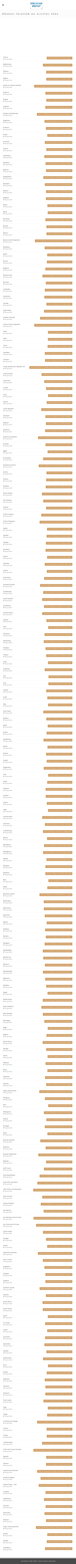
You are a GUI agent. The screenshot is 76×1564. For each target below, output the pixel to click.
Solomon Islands (9, 1288)
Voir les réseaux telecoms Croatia (59, 388)
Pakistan (6, 1063)
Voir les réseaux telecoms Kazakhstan (58, 740)
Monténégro (7, 950)
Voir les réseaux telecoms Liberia (59, 803)
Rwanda (6, 1161)
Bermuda (6, 219)
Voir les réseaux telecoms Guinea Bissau (57, 613)
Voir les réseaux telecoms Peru (60, 1105)
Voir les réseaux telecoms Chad (60, 332)
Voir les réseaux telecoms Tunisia (59, 1429)
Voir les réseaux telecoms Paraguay (58, 1098)
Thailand (6, 1393)
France (5, 57)
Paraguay (6, 1098)
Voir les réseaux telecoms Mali (60, 880)
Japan (5, 725)
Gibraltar (6, 563)
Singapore (6, 1266)
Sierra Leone (7, 1259)
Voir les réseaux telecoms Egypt (60, 451)
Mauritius (6, 915)
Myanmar (6, 978)
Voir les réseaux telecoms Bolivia (59, 234)
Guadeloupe (7, 591)
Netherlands (7, 999)
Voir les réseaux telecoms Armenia (59, 128)
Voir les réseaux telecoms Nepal (60, 993)
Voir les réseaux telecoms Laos (60, 775)
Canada (5, 303)
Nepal (5, 992)
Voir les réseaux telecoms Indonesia (58, 669)
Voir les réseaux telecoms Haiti (60, 627)
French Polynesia (9, 521)
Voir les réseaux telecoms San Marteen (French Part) (53, 1218)
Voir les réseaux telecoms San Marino (58, 1211)
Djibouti (6, 423)
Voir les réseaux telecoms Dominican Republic (55, 437)
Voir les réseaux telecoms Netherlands (57, 1000)
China (5, 345)
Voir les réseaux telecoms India (60, 662)
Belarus (5, 191)
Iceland (5, 655)
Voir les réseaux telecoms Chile (60, 339)
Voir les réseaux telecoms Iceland (59, 655)
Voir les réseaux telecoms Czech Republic (57, 409)
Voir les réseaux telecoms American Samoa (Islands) (53, 86)
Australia (6, 141)
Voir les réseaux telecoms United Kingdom (56, 1478)
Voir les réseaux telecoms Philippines (58, 1112)
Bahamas (6, 163)
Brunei (5, 261)
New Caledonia (8, 1006)
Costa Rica (6, 381)
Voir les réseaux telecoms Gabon (59, 529)
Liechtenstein (7, 816)
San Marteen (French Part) (12, 1217)
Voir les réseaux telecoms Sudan (60, 1330)
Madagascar (7, 852)
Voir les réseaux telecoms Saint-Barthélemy (56, 1176)
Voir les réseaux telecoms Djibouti (59, 423)
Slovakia (6, 1274)
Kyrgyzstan (7, 767)
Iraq (4, 683)
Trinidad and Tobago (10, 1421)
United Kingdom (8, 1477)
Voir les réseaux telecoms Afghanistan (57, 65)
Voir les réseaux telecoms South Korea (57, 1309)
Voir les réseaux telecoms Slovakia (59, 1274)
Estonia (5, 479)
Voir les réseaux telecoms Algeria (59, 79)
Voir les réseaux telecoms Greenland (58, 578)
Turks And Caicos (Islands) (12, 1449)
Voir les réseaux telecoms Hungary (59, 648)
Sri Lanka (6, 1323)
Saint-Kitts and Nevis (10, 1182)
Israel (5, 697)
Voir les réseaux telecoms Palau (60, 1070)
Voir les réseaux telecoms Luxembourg (57, 831)
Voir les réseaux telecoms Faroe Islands (57, 494)
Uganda (6, 1456)
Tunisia (5, 1428)
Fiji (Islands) (7, 500)
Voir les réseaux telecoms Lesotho (59, 796)
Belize (5, 205)
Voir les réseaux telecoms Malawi (59, 859)
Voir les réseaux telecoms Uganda (59, 1457)
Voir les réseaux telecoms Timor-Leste (58, 1401)
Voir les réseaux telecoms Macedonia (58, 845)
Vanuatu (6, 1506)
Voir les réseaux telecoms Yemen (60, 1534)
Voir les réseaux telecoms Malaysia (59, 866)
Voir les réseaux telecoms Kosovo (59, 754)
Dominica (6, 430)
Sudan (5, 1330)
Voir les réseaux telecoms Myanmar (59, 979)
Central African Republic (11, 324)
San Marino (7, 1210)
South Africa (7, 1302)
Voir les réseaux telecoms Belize (60, 205)
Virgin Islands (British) (10, 1527)
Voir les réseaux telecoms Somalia (59, 1295)
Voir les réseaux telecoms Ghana (59, 557)
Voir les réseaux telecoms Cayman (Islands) (56, 318)
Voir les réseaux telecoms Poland (59, 1119)
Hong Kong (7, 641)
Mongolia (6, 943)
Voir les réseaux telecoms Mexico (59, 923)
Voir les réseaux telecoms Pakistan (59, 1063)
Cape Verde (7, 310)
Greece (5, 570)
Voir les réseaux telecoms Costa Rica (58, 381)
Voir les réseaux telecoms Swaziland (58, 1344)
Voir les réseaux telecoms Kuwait (59, 761)
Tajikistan (6, 1379)
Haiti (4, 627)
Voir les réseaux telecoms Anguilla (59, 107)
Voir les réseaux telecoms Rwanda (59, 1162)
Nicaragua (6, 1020)
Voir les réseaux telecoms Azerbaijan (58, 156)
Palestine (6, 1077)
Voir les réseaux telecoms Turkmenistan (57, 1443)
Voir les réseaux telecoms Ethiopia (59, 487)
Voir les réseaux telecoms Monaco (59, 937)
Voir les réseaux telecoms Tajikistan (58, 1380)
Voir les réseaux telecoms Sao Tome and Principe (54, 1225)
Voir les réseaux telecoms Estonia (59, 480)
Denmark (6, 416)
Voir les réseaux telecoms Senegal (59, 1239)
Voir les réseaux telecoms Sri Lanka (59, 1323)
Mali (4, 880)
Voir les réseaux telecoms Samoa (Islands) (56, 1204)
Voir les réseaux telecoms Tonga (59, 1415)
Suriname (6, 1337)
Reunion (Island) (8, 1140)
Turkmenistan (8, 1442)
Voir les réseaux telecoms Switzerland (57, 1359)
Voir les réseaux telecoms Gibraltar (58, 564)
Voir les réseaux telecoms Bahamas (59, 163)
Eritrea (5, 472)
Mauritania (7, 908)
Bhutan (5, 226)
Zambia (5, 1541)
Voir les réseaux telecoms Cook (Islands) (57, 374)
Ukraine (6, 1463)
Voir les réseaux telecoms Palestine (58, 1077)
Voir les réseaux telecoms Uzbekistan (58, 1499)
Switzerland (7, 1358)
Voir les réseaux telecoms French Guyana (57, 515)
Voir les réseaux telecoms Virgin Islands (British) (54, 1527)
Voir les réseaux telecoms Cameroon (58, 297)
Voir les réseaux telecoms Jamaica (59, 719)
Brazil (5, 254)
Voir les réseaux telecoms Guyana (59, 620)
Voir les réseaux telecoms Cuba (60, 395)
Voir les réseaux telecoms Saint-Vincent (57, 1197)
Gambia (6, 535)
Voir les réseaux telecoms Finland (59, 508)
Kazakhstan (7, 739)
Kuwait (5, 760)
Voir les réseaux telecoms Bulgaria (59, 269)
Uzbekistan (7, 1499)
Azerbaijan (7, 156)
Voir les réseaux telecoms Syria (60, 1366)
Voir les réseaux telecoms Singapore (58, 1267)
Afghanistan (7, 64)
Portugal (6, 1126)
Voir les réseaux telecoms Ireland (59, 691)
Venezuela (6, 1513)
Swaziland (6, 1344)
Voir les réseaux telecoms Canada (59, 304)
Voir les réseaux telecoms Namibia (59, 986)
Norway (5, 1049)
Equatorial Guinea (9, 465)
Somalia (6, 1295)
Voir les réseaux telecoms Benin (60, 212)
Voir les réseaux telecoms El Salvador (58, 459)
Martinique (7, 901)
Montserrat (7, 957)
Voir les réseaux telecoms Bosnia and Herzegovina (53, 241)
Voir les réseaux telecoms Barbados (58, 184)
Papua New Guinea (9, 1091)
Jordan (5, 732)
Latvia (5, 781)
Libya (5, 809)
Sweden (6, 1351)
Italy (4, 704)
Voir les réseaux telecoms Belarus (59, 191)
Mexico (5, 922)
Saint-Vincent (7, 1196)
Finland (5, 507)
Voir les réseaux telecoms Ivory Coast (58, 712)
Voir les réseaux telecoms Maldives (59, 873)
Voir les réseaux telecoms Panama (59, 1084)
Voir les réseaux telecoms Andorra (59, 93)
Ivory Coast (7, 711)
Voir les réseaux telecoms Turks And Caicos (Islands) (53, 1450)
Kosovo (5, 753)
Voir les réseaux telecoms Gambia (59, 536)
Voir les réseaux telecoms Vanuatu (59, 1506)
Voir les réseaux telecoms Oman (60, 1056)
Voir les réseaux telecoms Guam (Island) (57, 599)
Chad (5, 331)
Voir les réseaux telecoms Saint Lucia (58, 1169)
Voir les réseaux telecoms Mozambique (57, 972)
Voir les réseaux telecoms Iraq (60, 684)
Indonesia (6, 669)
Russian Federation (9, 1154)
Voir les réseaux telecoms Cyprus (59, 402)
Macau (5, 838)
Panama (6, 1084)
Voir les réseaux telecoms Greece (59, 571)
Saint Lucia (7, 1168)
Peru (4, 1105)
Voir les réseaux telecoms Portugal (58, 1126)
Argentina (6, 120)
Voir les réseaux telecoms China (60, 346)
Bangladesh (7, 177)
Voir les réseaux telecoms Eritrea (59, 473)
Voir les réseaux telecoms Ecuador (59, 444)
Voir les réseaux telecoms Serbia (60, 1246)
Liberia (5, 802)
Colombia (6, 352)
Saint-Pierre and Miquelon (12, 1189)
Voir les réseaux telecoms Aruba (60, 135)
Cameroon (6, 296)
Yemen (5, 1534)
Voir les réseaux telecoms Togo (60, 1408)
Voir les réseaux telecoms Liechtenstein (57, 817)
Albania (5, 71)
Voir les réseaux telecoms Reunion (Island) (56, 1141)
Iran (4, 676)
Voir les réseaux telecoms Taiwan (59, 1373)
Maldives (6, 873)
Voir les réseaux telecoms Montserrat (58, 958)
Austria (5, 149)
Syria (5, 1365)
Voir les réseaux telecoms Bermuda (59, 219)
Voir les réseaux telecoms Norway (59, 1049)
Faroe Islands (7, 493)
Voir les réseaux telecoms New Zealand (57, 1014)
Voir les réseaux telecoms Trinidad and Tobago (54, 1422)
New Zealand (7, 1013)
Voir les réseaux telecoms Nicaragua (58, 1021)
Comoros (6, 359)
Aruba (5, 134)
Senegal (6, 1238)
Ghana (5, 556)
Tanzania (6, 1386)
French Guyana (8, 514)
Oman (5, 1056)
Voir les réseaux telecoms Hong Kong (58, 641)
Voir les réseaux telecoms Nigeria (59, 1035)
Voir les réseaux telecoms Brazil (60, 255)
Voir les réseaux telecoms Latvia (60, 782)
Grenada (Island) (9, 584)
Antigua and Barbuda (10, 113)
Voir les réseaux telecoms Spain (60, 1316)
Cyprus (5, 402)
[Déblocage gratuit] (38, 5)
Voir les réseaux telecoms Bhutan (59, 226)
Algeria (5, 78)
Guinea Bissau (8, 613)
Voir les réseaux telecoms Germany (59, 550)
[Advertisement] (38, 33)
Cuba (5, 395)
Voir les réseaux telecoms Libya (60, 810)
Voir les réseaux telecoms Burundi (59, 283)
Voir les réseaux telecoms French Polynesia (56, 522)
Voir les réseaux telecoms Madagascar (57, 852)
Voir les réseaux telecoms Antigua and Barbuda (54, 114)
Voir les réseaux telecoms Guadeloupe (58, 592)
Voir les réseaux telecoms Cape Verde (58, 311)
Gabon (5, 528)
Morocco (6, 964)
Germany (6, 549)
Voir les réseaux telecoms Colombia (58, 353)
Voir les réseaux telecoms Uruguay (59, 1492)
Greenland (6, 577)
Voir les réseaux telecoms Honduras (58, 634)
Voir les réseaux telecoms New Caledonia (57, 1007)
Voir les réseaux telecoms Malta (60, 887)
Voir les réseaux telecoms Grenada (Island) (56, 585)
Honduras (6, 634)
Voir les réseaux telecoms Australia (58, 142)
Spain (5, 1316)
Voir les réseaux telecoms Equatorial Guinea (55, 466)
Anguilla (6, 106)
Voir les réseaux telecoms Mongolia (58, 944)
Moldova (6, 929)
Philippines (7, 1112)
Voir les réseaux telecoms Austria (59, 149)
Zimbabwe (6, 1548)
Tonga (5, 1414)
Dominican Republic (10, 437)
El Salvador (7, 458)
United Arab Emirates (10, 1470)
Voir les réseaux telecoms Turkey (59, 1436)
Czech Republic (8, 409)
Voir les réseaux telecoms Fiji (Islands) (58, 501)
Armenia (6, 127)
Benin (5, 212)
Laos (4, 774)
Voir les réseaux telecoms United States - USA (55, 1485)
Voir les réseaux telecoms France (59, 58)
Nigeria (5, 1034)
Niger (5, 1027)
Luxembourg (7, 831)
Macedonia (7, 845)
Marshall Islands (9, 894)
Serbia (5, 1245)
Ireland (5, 690)
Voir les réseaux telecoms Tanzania (59, 1387)
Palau (5, 1070)
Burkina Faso (7, 275)
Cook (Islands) (8, 374)
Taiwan (5, 1372)
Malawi (5, 859)
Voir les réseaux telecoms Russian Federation (55, 1155)
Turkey (5, 1435)
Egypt (5, 451)
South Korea (7, 1309)
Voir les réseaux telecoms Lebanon (59, 789)
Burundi (6, 282)
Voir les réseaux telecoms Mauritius (58, 916)
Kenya (5, 746)
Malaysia (6, 866)
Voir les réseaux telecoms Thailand (59, 1394)
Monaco (6, 936)
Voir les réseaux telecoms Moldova (59, 930)
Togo (4, 1407)
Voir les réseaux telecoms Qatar (60, 1134)
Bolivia (5, 233)
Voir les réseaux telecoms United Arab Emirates (54, 1471)
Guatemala (7, 606)
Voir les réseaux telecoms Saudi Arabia (57, 1232)
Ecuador (6, 444)
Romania (6, 1147)
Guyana (5, 620)
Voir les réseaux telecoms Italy (60, 705)
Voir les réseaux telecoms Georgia (59, 543)
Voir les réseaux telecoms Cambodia (58, 290)
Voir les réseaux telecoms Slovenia (59, 1281)
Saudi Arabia (7, 1231)
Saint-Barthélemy (9, 1175)
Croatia (5, 388)
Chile (5, 338)
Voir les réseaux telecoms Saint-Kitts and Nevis (55, 1183)
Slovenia (6, 1281)
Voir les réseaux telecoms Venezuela (58, 1513)
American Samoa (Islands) (12, 85)
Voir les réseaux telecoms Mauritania (58, 909)
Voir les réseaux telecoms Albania (59, 72)
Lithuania (6, 824)
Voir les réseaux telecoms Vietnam (59, 1520)
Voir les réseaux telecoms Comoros (58, 360)
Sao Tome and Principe (11, 1224)
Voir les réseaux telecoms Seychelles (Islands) (55, 1253)
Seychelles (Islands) (10, 1252)
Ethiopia (6, 486)
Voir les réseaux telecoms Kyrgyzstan (58, 768)
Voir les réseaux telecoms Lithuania (58, 824)
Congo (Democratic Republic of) (14, 366)
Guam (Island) (8, 599)
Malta (5, 887)
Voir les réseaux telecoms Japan (60, 726)
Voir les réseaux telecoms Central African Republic (53, 325)
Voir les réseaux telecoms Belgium (59, 198)
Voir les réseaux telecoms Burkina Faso (57, 276)
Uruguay (6, 1491)
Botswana (6, 247)
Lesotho (6, 795)
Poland (5, 1119)
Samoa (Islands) (8, 1203)
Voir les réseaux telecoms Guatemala (58, 606)
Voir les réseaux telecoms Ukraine (59, 1464)
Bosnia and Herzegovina (11, 240)
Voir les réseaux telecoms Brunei (59, 262)
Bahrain (6, 170)
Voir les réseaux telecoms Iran (60, 676)
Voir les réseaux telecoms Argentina (58, 121)
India (5, 662)
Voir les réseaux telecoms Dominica (59, 430)
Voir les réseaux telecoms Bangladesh (58, 177)
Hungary (6, 648)
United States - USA (10, 1484)
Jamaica (6, 718)
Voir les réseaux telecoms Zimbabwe (58, 1548)
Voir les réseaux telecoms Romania (59, 1148)
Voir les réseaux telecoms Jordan (59, 733)
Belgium (6, 198)
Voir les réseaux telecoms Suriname (59, 1337)
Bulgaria (6, 268)
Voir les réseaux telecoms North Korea (57, 1042)
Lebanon (6, 788)
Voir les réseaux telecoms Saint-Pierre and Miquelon (53, 1190)
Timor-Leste (7, 1400)
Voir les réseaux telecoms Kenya (60, 747)
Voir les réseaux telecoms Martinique (58, 901)
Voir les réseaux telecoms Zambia (59, 1541)
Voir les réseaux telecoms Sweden (59, 1351)
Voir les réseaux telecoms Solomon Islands (56, 1288)
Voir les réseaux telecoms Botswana (58, 248)
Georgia (6, 542)
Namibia (6, 985)
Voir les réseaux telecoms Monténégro (57, 951)
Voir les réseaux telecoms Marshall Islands (56, 894)
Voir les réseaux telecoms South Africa (57, 1302)
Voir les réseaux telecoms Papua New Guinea (56, 1091)
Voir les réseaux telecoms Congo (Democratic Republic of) (51, 367)
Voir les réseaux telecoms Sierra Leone (57, 1260)
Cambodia (6, 289)
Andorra (6, 92)
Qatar (5, 1133)
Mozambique (7, 971)
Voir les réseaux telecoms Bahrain (59, 170)
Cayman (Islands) (9, 317)
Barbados (6, 184)
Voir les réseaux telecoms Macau (59, 838)
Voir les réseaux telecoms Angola (59, 100)
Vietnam (6, 1520)
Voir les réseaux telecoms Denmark (59, 416)
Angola (5, 99)
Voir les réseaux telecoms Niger (60, 1028)
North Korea (7, 1041)
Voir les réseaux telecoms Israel (60, 698)
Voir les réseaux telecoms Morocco (58, 965)
